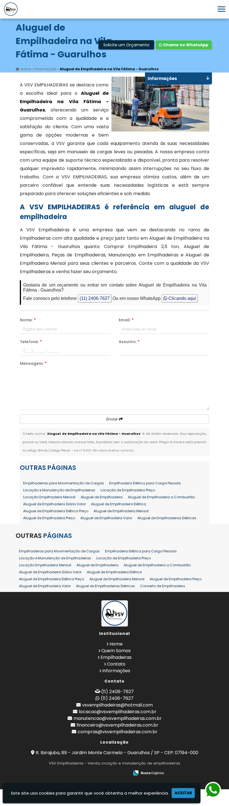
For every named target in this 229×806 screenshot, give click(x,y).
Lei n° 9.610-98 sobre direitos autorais (104, 450)
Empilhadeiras (116, 657)
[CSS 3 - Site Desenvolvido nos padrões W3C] (103, 773)
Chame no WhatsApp (185, 45)
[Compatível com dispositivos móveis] (122, 773)
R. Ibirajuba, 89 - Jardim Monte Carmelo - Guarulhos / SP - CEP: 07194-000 (117, 752)
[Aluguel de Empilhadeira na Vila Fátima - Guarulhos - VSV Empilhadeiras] (10, 9)
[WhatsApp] (209, 790)
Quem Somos (116, 650)
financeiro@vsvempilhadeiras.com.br (117, 725)
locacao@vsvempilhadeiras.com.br (117, 711)
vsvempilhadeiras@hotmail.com (117, 705)
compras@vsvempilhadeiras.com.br (118, 732)
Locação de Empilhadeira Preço (128, 490)
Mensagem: (33, 363)
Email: (126, 320)
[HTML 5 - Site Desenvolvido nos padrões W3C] (84, 773)
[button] (221, 9)
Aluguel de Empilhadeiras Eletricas (166, 518)
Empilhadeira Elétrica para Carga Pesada (145, 483)
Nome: (28, 320)
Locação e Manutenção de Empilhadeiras (59, 490)
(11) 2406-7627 (95, 298)
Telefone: (31, 341)
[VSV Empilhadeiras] (114, 613)
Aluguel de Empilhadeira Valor (106, 518)
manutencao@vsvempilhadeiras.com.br (117, 718)
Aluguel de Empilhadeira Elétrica (118, 504)
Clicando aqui (181, 298)
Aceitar (183, 793)
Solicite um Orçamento (126, 45)
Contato (116, 664)
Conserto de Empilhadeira (162, 586)
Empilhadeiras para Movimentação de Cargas (63, 483)
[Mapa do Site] (69, 773)
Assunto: (129, 341)
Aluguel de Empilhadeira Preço (49, 518)
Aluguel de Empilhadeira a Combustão (161, 497)
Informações (116, 670)
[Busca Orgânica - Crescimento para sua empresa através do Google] (148, 772)
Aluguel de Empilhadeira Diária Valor (54, 504)
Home (116, 644)
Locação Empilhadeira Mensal (49, 497)
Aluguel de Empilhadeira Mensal (121, 511)
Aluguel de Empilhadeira (102, 497)
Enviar (112, 419)
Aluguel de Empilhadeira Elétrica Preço (55, 511)
